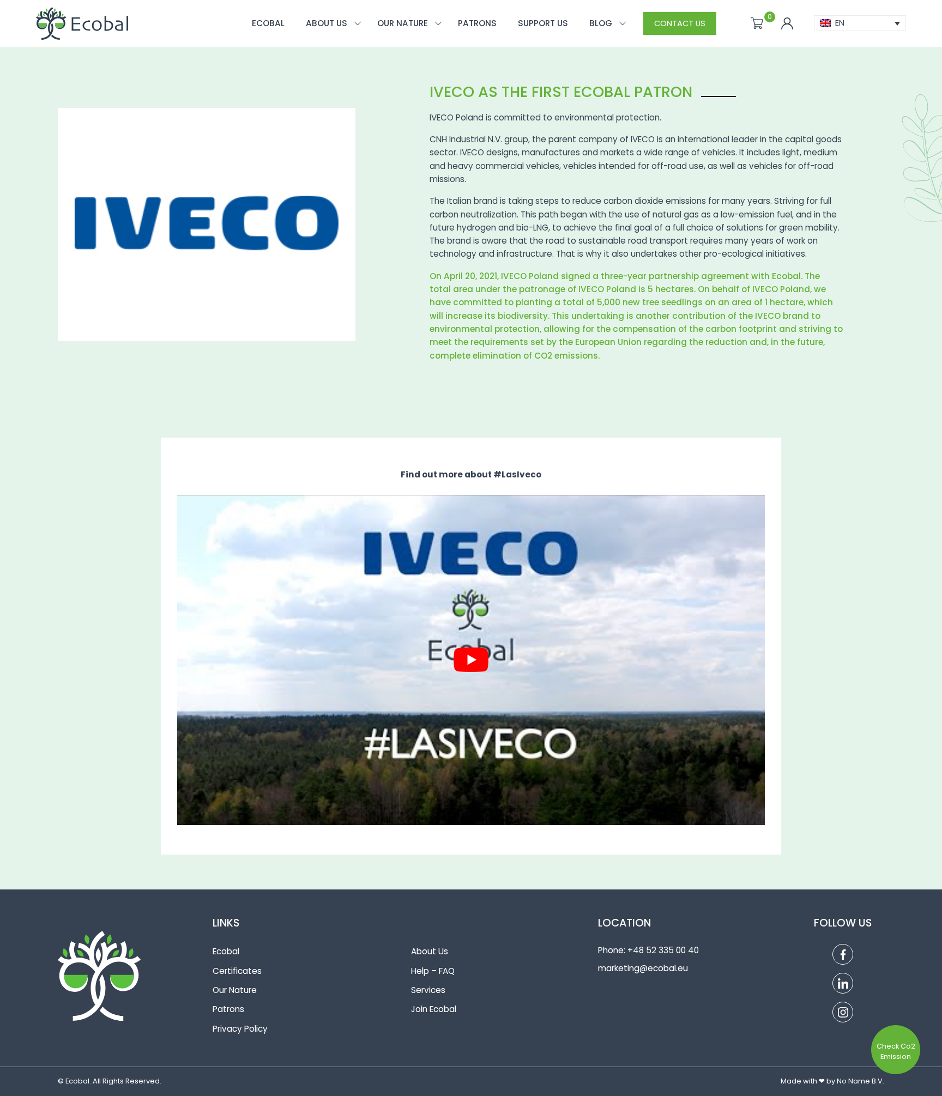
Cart (756, 23)
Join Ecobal (433, 1009)
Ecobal (226, 951)
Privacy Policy (240, 1028)
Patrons (228, 1009)
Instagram (842, 1012)
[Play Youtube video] (470, 660)
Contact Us (679, 23)
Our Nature (235, 990)
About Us (429, 951)
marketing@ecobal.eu (643, 968)
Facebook (842, 954)
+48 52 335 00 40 (663, 950)
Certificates (237, 971)
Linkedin (842, 983)
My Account (786, 23)
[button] (860, 23)
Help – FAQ (433, 971)
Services (428, 990)
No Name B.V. (860, 1081)
